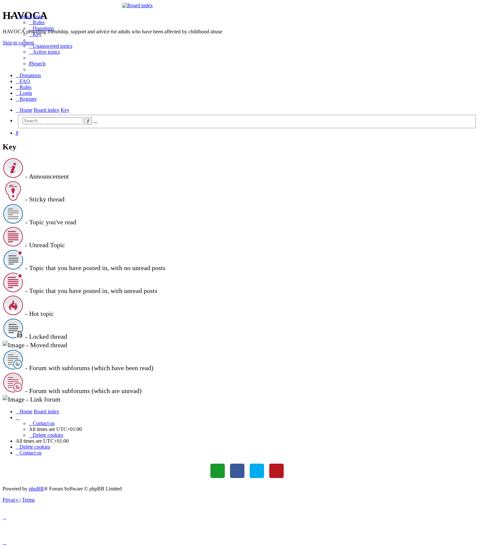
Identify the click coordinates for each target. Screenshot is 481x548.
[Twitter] (257, 471)
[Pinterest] (276, 471)
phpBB (36, 488)
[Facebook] (237, 471)
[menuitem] (37, 22)
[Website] (217, 471)
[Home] (240, 6)
